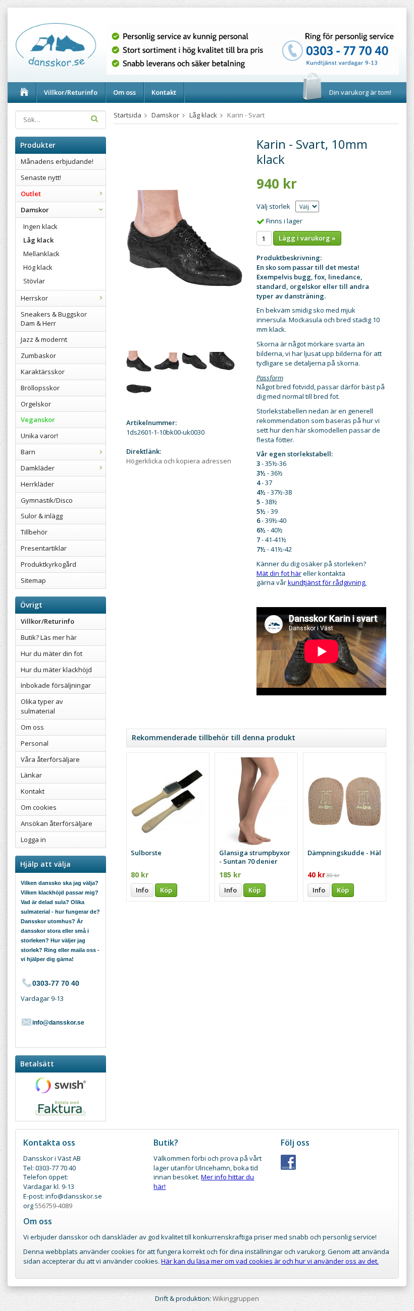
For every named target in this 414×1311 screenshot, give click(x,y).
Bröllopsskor (40, 387)
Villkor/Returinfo (70, 92)
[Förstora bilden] (184, 237)
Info (142, 890)
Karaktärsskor (43, 371)
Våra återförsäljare (50, 759)
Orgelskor (36, 403)
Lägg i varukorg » (307, 238)
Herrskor (34, 298)
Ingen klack (40, 226)
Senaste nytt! (41, 177)
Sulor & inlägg (42, 515)
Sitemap (33, 580)
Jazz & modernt (44, 339)
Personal (34, 743)
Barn (28, 451)
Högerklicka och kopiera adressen (178, 460)
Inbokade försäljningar (56, 685)
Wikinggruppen (236, 1298)
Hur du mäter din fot (51, 653)
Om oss (124, 92)
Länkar (31, 775)
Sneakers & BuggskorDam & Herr (54, 319)
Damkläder (38, 467)
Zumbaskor (38, 355)
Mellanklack (41, 253)
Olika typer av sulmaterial (42, 706)
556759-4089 (53, 1205)
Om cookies (39, 807)
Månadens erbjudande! (57, 161)
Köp (166, 890)
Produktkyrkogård (48, 564)
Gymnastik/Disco (47, 500)
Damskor (35, 209)
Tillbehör (34, 532)
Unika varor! (39, 435)
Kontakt (163, 92)
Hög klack (38, 267)
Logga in (33, 839)
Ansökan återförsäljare (56, 823)
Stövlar (34, 280)
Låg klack (38, 240)
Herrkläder (37, 484)
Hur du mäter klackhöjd (56, 669)
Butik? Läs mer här (49, 637)
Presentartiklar (44, 548)
